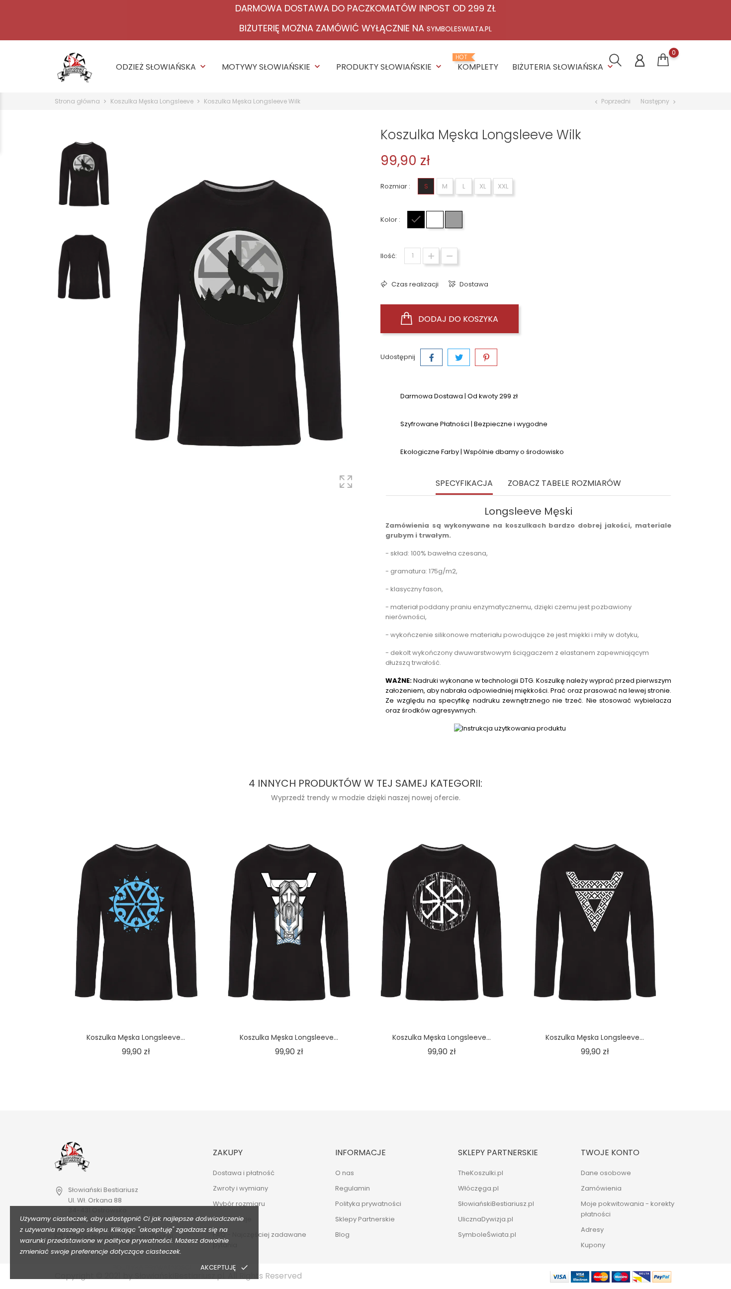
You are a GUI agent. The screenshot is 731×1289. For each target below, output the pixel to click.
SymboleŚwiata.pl (487, 1235)
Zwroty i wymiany (240, 1189)
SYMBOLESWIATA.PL (459, 29)
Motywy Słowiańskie (272, 67)
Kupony (593, 1245)
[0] (663, 60)
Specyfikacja (464, 483)
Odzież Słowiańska (162, 67)
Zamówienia (601, 1189)
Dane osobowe (606, 1173)
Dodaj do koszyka (457, 319)
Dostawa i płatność (243, 1173)
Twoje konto (610, 1152)
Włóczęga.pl (478, 1189)
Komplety (477, 63)
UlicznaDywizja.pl (485, 1219)
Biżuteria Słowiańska (563, 67)
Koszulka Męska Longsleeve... (136, 1037)
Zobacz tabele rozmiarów (564, 483)
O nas (344, 1173)
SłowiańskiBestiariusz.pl (496, 1204)
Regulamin (352, 1189)
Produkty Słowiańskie (390, 67)
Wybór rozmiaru (239, 1204)
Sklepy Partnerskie (365, 1219)
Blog (342, 1235)
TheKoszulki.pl (480, 1173)
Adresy (592, 1230)
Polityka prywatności (151, 1267)
